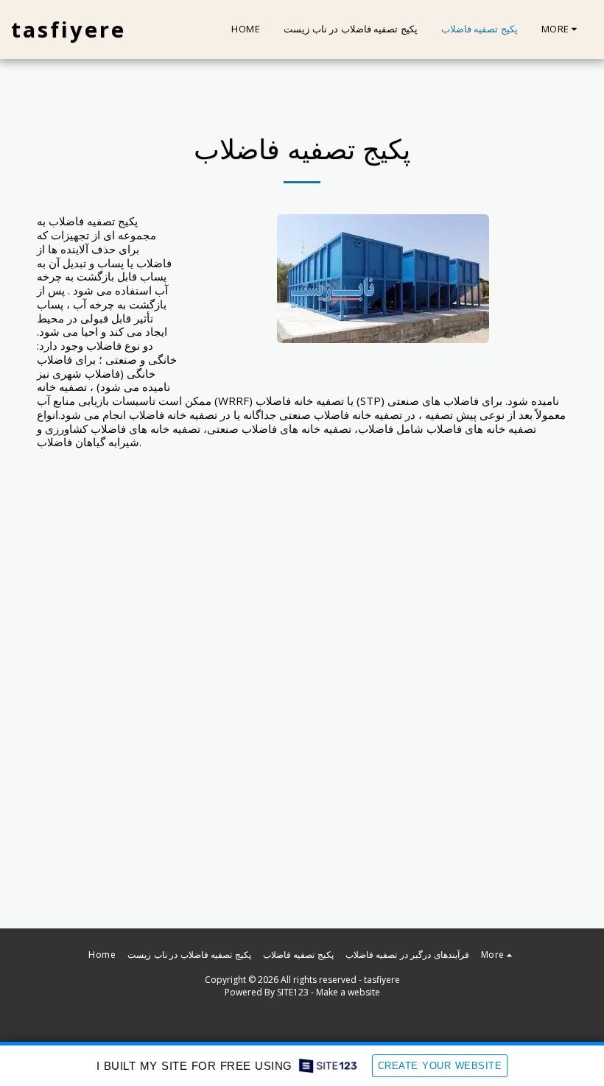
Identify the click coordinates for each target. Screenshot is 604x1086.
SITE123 (293, 992)
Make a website (348, 992)
